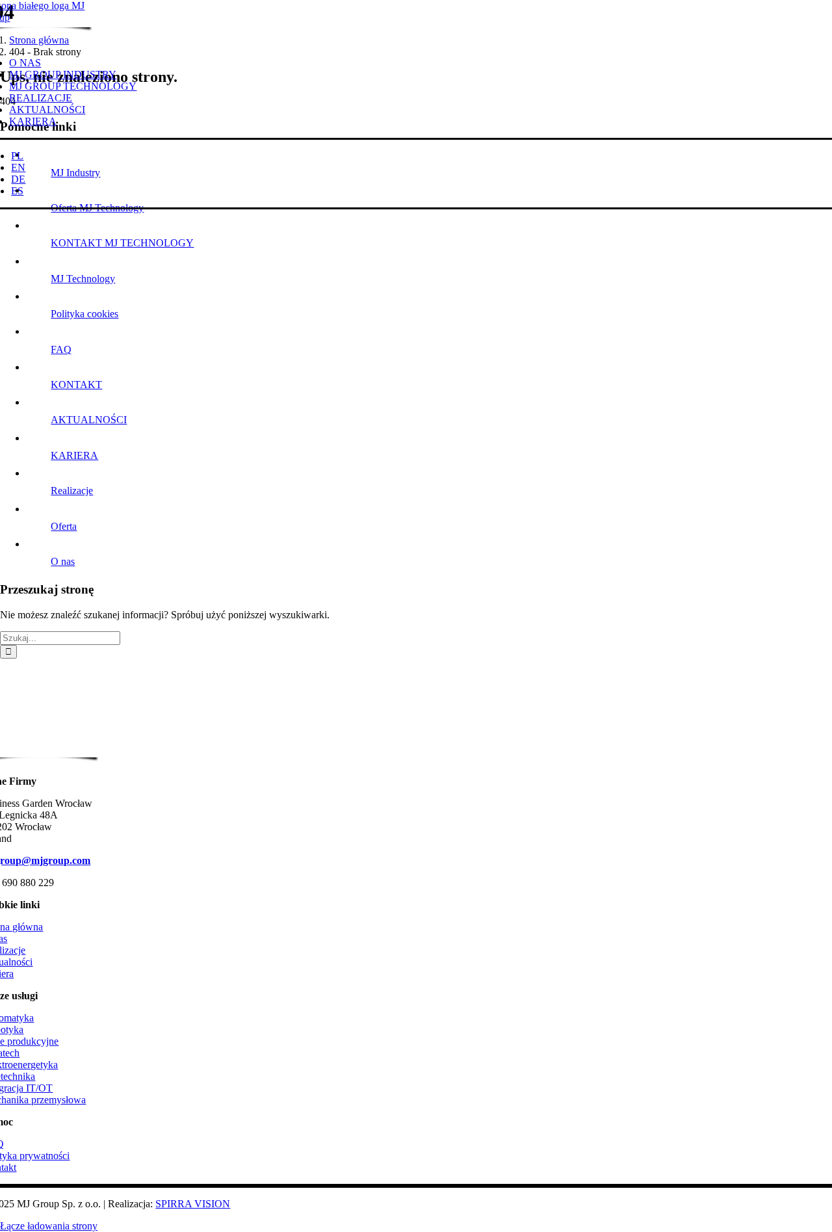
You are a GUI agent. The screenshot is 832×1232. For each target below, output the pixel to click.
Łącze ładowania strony (49, 1225)
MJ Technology (83, 278)
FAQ (61, 349)
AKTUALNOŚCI (89, 419)
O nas (63, 561)
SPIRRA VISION (192, 1203)
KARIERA (74, 455)
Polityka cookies (84, 313)
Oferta (64, 526)
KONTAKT (76, 384)
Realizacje (72, 490)
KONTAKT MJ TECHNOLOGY (122, 242)
